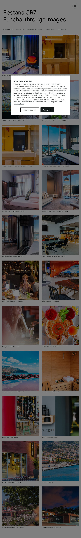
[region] (40, 95)
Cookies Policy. (19, 104)
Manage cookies (29, 110)
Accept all (47, 110)
